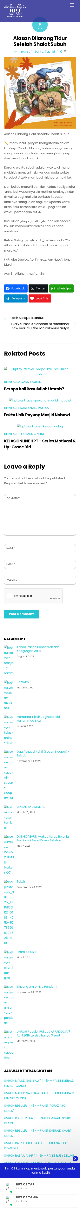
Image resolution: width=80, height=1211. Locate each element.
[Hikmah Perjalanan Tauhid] (15, 15)
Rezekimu (23, 682)
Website (11, 579)
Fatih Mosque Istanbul (26, 318)
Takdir (21, 882)
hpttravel (22, 52)
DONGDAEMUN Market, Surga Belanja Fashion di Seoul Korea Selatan (43, 838)
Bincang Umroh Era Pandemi (37, 987)
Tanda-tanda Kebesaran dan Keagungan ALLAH (38, 649)
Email (11, 564)
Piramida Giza (27, 952)
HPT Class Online (30, 434)
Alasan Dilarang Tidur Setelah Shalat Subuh (40, 41)
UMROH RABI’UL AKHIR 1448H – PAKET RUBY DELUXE (39, 1156)
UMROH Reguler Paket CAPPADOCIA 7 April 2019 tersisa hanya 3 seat (43, 1033)
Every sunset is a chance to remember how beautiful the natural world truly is (40, 326)
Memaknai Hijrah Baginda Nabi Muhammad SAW (38, 719)
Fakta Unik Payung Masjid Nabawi (37, 415)
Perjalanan (26, 408)
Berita (38, 51)
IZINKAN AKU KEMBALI (31, 807)
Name (11, 548)
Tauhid (50, 51)
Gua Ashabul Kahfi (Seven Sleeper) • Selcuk (43, 753)
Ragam (22, 382)
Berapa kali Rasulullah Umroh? (34, 389)
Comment (14, 498)
